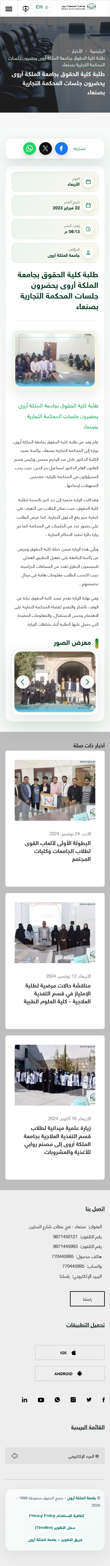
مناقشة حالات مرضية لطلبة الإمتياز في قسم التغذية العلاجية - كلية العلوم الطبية (57, 994)
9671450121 (65, 1236)
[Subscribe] (14, 1455)
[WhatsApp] (29, 148)
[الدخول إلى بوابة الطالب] (25, 8)
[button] (66, 702)
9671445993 (65, 1246)
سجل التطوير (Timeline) (55, 1528)
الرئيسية (97, 50)
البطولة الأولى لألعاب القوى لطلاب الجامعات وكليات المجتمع (58, 851)
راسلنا (65, 1275)
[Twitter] (89, 1400)
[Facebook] (61, 148)
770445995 (63, 1256)
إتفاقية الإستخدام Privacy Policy (56, 1516)
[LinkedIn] (24, 1400)
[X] (45, 148)
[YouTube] (41, 1400)
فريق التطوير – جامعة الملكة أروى (55, 1540)
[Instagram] (73, 1400)
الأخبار (77, 50)
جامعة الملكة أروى (81, 1498)
